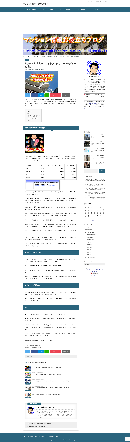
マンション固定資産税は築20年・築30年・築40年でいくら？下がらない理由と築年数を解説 (51, 381)
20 (97, 213)
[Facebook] (34, 95)
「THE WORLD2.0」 (93, 103)
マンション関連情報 (66, 9)
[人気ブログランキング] (55, 95)
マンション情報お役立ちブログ (35, 4)
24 (88, 215)
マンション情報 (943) (89, 232)
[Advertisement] (65, 22)
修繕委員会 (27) (90, 239)
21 (100, 213)
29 (103, 215)
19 (94, 213)
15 (103, 212)
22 (103, 213)
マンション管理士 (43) (90, 257)
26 (94, 215)
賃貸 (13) (89, 252)
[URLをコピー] (66, 95)
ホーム (90, 1)
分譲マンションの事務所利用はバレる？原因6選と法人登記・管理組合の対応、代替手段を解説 (95, 194)
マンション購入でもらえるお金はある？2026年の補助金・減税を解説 (46, 374)
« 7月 (93, 220)
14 (100, 212)
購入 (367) (89, 254)
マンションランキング (94, 275)
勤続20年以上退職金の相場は (34, 115)
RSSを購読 (97, 1)
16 (85, 213)
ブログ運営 (82, 9)
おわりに (29, 120)
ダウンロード (92, 96)
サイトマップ (104, 1)
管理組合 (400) (90, 249)
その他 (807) (87, 227)
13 (97, 212)
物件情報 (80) (90, 247)
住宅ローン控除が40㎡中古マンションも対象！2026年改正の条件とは (46, 394)
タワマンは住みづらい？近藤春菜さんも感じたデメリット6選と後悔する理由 (48, 367)
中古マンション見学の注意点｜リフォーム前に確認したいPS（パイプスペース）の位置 (50, 387)
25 (91, 215)
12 (94, 212)
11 (91, 212)
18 (91, 213)
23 (85, 215)
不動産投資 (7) (90, 237)
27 (97, 215)
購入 (29, 356)
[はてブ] (41, 95)
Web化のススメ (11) (91, 234)
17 (88, 213)
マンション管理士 (49, 9)
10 (88, 212)
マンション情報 (32, 9)
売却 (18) (89, 242)
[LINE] (46, 95)
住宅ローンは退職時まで (33, 118)
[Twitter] (28, 95)
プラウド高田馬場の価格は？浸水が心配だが (35, 426)
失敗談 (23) (89, 244)
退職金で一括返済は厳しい (33, 116)
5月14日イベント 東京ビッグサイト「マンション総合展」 (40, 423)
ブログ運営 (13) (88, 229)
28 (100, 215)
